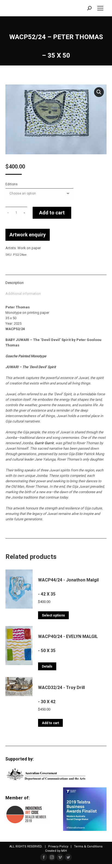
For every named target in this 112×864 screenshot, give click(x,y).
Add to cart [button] (50, 723)
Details (47, 666)
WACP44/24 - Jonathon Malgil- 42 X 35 (68, 587)
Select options (53, 615)
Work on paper (29, 248)
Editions (11, 184)
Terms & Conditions (88, 846)
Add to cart (52, 212)
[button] (99, 92)
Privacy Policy (58, 846)
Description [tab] (14, 283)
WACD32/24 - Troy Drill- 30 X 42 (61, 694)
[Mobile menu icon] (100, 8)
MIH (64, 851)
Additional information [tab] (23, 294)
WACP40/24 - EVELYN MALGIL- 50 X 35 (68, 643)
